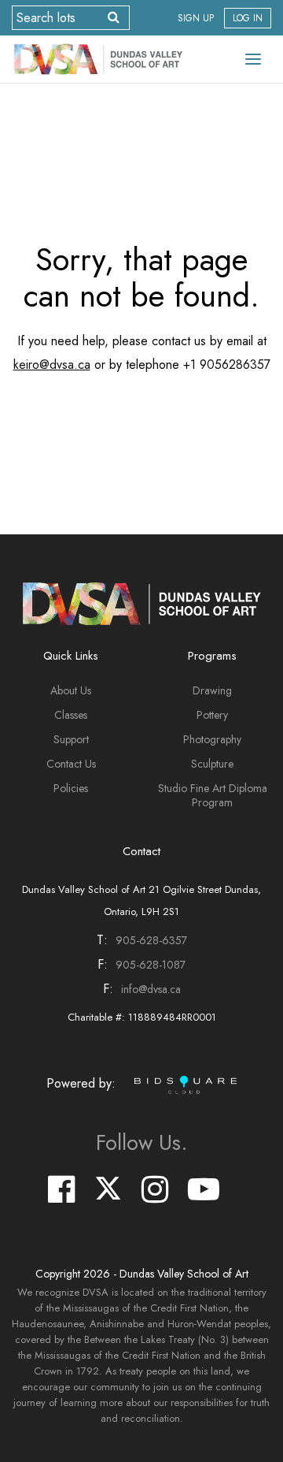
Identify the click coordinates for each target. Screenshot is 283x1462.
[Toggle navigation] (253, 59)
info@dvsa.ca (151, 989)
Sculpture (212, 764)
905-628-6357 (151, 940)
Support (71, 739)
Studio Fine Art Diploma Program (212, 795)
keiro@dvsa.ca (51, 364)
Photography (212, 739)
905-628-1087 (151, 965)
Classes (70, 715)
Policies (70, 788)
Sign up (196, 18)
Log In (248, 18)
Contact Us (71, 764)
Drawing (212, 690)
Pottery (212, 715)
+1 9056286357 (226, 364)
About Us (70, 690)
